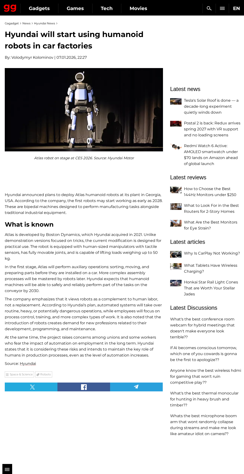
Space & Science (21, 374)
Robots (45, 374)
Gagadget (10, 7)
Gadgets (39, 8)
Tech (107, 8)
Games (75, 8)
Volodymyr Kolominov (32, 57)
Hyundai (28, 363)
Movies (138, 8)
